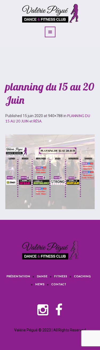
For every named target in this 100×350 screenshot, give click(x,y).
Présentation (18, 276)
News (40, 284)
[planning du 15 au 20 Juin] (50, 171)
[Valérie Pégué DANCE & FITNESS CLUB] (50, 250)
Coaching (82, 276)
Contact (58, 284)
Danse (42, 276)
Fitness (60, 276)
